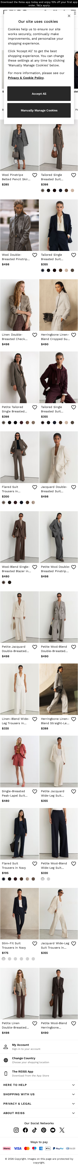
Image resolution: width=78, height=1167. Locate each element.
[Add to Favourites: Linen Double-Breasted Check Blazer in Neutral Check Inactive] (34, 334)
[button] (39, 1084)
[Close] (69, 16)
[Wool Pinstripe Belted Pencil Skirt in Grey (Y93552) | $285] (19, 145)
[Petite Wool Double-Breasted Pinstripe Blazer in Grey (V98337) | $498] (58, 537)
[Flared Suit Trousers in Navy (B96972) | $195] (19, 834)
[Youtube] (52, 1130)
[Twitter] (62, 1130)
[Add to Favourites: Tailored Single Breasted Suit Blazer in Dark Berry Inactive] (73, 407)
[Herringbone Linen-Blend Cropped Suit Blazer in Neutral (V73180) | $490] (58, 305)
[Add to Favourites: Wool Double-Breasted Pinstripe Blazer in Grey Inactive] (34, 255)
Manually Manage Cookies (39, 110)
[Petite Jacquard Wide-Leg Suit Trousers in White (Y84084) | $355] (58, 761)
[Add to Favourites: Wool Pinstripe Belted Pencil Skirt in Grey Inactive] (34, 175)
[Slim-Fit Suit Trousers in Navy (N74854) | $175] (19, 913)
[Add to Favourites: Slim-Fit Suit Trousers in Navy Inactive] (34, 943)
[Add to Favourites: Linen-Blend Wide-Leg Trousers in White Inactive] (34, 719)
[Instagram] (16, 1130)
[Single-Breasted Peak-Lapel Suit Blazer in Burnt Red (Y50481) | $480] (19, 761)
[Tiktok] (34, 1130)
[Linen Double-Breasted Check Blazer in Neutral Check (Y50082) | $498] (19, 305)
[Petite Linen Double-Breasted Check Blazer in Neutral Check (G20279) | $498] (19, 993)
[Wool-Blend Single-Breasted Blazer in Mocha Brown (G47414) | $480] (19, 537)
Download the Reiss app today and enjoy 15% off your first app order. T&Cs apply (39, 4)
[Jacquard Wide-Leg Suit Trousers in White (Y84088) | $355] (58, 913)
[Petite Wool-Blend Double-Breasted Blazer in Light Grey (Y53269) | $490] (58, 617)
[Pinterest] (43, 1130)
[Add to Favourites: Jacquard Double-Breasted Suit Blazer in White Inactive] (73, 487)
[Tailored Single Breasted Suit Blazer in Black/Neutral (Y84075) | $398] (58, 145)
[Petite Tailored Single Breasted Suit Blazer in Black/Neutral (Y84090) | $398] (19, 377)
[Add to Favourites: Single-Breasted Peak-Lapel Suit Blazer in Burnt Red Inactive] (34, 791)
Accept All (39, 93)
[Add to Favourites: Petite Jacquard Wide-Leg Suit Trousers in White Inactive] (73, 791)
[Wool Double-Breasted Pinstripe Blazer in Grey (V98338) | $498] (19, 225)
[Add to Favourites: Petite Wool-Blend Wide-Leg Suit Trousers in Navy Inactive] (73, 863)
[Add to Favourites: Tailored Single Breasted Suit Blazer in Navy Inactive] (73, 255)
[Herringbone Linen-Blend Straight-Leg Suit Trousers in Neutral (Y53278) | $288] (58, 689)
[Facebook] (25, 1130)
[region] (39, 67)
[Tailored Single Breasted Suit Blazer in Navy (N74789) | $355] (58, 225)
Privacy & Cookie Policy (26, 78)
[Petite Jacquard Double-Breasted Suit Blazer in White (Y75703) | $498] (19, 617)
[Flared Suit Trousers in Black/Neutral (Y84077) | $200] (19, 457)
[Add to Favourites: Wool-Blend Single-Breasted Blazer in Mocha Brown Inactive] (34, 567)
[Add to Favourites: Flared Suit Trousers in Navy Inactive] (34, 863)
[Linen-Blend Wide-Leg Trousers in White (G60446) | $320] (19, 689)
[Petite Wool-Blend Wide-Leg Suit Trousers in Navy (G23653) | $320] (58, 834)
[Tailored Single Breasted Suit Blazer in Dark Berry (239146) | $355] (58, 377)
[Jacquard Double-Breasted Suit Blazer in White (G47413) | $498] (58, 457)
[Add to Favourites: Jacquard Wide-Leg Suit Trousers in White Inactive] (73, 943)
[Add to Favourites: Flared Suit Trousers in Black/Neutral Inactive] (34, 487)
